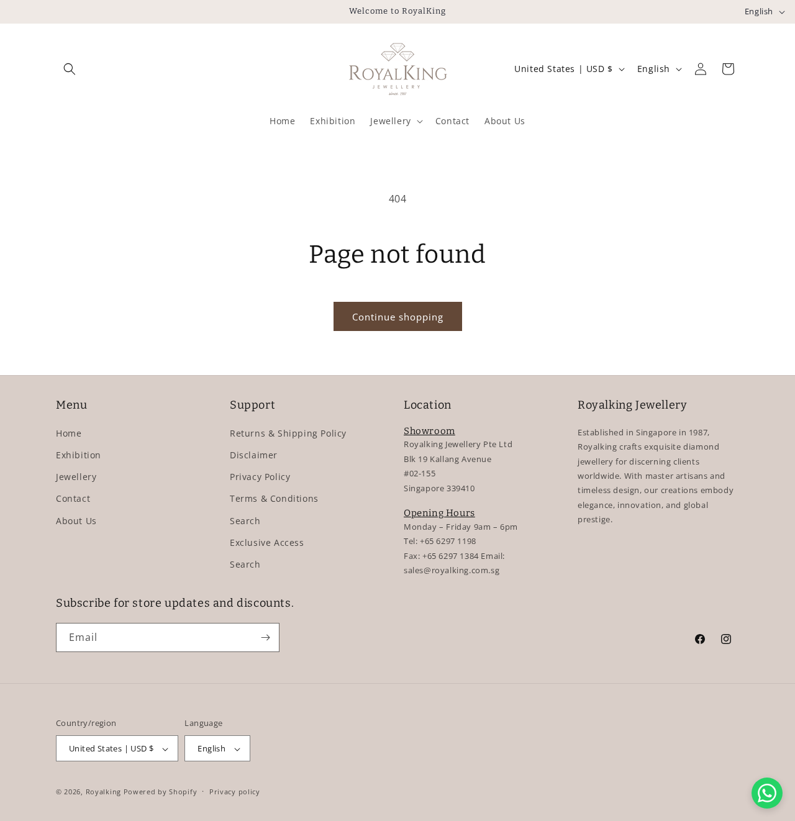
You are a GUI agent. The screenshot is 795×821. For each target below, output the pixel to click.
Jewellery (76, 476)
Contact (73, 498)
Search (245, 520)
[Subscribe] (265, 637)
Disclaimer (254, 454)
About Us (76, 520)
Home (68, 432)
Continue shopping (397, 317)
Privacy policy (234, 791)
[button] (69, 69)
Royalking (103, 792)
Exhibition (78, 454)
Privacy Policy (260, 476)
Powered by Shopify (161, 792)
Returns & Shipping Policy (288, 432)
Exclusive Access (267, 542)
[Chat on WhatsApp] (767, 793)
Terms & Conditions (274, 498)
